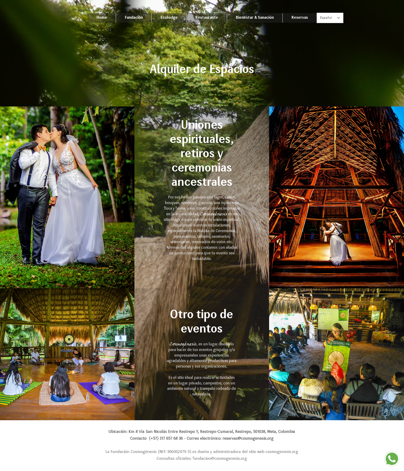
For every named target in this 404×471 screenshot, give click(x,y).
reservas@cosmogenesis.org (248, 438)
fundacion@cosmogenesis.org (220, 458)
